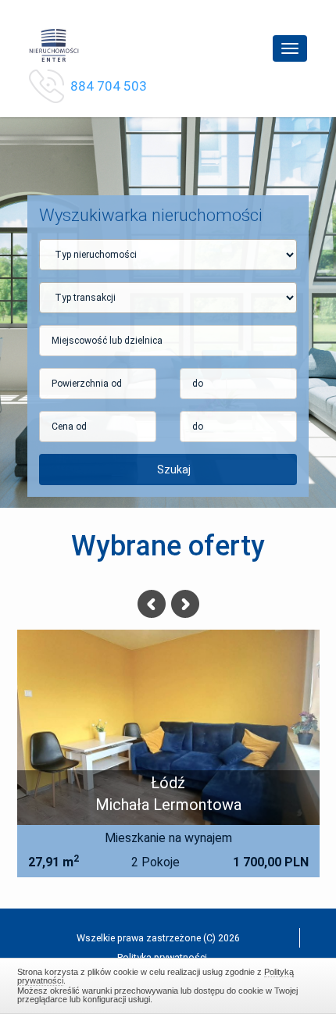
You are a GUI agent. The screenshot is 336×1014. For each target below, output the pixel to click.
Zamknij (168, 983)
